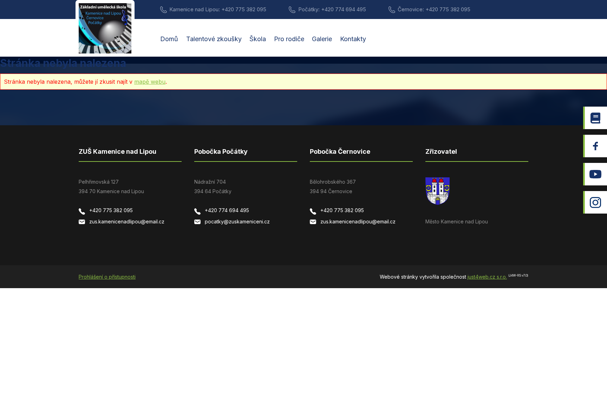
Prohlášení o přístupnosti (107, 277)
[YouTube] (595, 174)
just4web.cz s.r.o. (487, 277)
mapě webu (149, 81)
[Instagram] (595, 202)
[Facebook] (595, 146)
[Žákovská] (595, 118)
